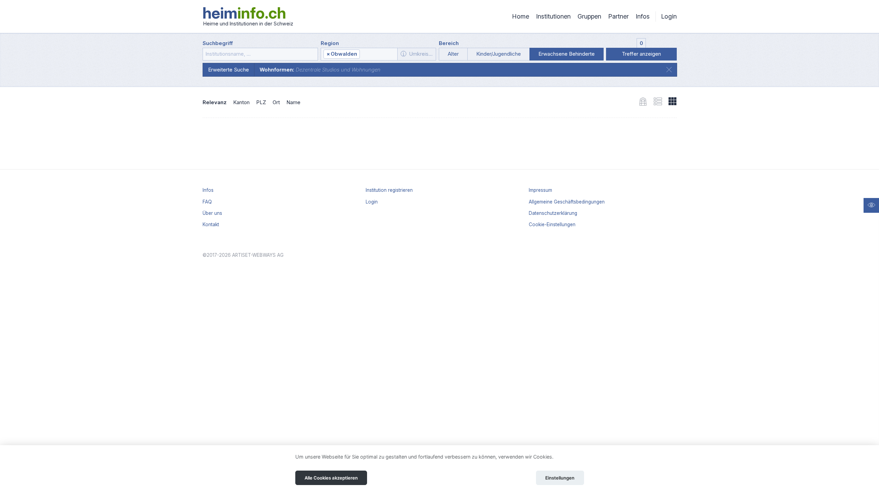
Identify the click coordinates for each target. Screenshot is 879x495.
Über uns (212, 213)
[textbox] (378, 54)
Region (330, 43)
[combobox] (359, 54)
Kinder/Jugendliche (498, 54)
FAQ (207, 202)
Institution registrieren (389, 190)
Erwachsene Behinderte (566, 54)
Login (669, 16)
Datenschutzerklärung (553, 213)
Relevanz (215, 102)
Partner (618, 16)
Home (520, 16)
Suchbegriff (218, 43)
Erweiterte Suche (228, 69)
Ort (276, 102)
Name (293, 102)
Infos (643, 16)
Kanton (241, 102)
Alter (453, 54)
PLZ (261, 102)
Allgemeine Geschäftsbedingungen (567, 202)
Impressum (540, 190)
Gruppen (589, 16)
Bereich (449, 43)
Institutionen (553, 16)
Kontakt (211, 224)
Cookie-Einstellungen (552, 224)
